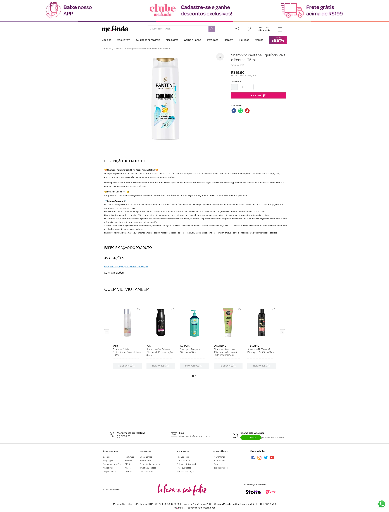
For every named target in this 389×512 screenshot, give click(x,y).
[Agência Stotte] (253, 492)
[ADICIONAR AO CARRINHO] (258, 95)
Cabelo (107, 48)
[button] (106, 331)
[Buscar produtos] (211, 29)
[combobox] (181, 29)
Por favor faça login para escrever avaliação (126, 266)
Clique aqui (250, 437)
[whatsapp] (241, 111)
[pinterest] (248, 111)
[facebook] (234, 111)
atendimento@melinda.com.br (194, 436)
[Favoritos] (248, 29)
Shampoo (118, 48)
